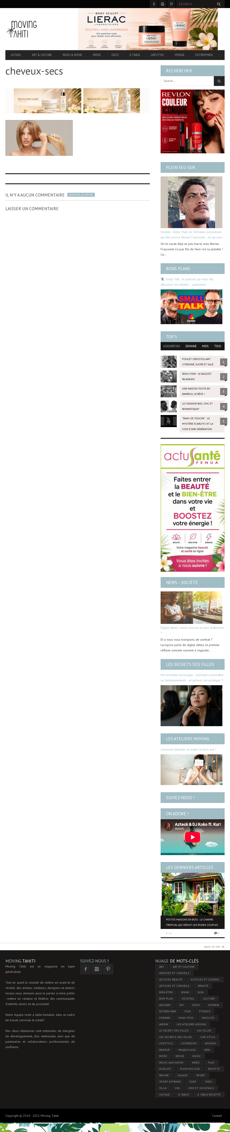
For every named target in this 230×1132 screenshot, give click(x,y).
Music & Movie (72, 55)
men (207, 1049)
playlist (165, 1068)
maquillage (187, 1049)
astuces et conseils (174, 985)
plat (211, 1062)
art (161, 966)
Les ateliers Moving (187, 738)
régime (164, 1075)
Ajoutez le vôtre (81, 194)
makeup (164, 1049)
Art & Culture (42, 55)
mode (163, 1056)
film (188, 1011)
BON (201, 992)
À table (135, 55)
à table (183, 1094)
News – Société (182, 582)
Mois (205, 346)
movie (180, 1056)
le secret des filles (174, 1030)
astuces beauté (171, 979)
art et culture (184, 966)
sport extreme (170, 1081)
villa (163, 1088)
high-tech (186, 1017)
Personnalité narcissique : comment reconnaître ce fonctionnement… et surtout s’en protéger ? (192, 677)
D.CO (169, 933)
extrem (213, 1005)
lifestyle (166, 1043)
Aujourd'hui (171, 346)
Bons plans (178, 268)
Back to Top (212, 946)
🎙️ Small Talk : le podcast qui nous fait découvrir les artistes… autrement (187, 282)
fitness (204, 1011)
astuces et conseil (205, 979)
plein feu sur (190, 1068)
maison (210, 1043)
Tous (217, 346)
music (196, 1056)
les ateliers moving (191, 1024)
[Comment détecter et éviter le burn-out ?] (191, 769)
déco (196, 1005)
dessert (165, 1005)
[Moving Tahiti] (38, 29)
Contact (217, 1116)
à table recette (208, 1094)
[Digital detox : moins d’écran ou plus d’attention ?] (191, 607)
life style (208, 1037)
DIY (181, 1005)
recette (214, 1068)
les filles (204, 1030)
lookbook (189, 1043)
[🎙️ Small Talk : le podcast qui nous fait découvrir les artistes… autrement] (191, 306)
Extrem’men (204, 55)
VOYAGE (164, 1094)
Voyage (180, 55)
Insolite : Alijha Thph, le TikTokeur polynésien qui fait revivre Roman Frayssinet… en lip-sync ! (192, 234)
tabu (208, 1081)
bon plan (166, 998)
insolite (208, 1017)
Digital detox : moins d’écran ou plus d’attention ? (192, 630)
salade (182, 1075)
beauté (203, 985)
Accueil (16, 55)
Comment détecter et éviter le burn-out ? (189, 749)
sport (200, 1075)
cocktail (188, 998)
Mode (97, 55)
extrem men (167, 1011)
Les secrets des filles (190, 664)
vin (177, 1088)
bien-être (166, 992)
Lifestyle (157, 55)
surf (192, 1081)
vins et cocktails (201, 1088)
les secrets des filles (175, 1037)
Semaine (191, 346)
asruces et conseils (174, 973)
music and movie (171, 1062)
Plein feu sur (180, 167)
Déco (115, 55)
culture (209, 998)
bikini (185, 992)
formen (164, 1017)
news (196, 1062)
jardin (163, 1024)
